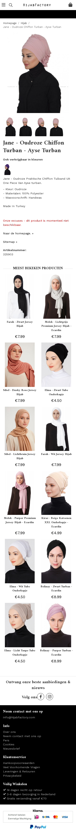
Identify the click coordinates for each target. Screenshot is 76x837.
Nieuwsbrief (11, 748)
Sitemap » (10, 241)
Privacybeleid (12, 775)
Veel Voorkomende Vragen (21, 767)
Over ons (9, 731)
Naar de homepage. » (18, 233)
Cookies (8, 744)
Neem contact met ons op (22, 736)
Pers (6, 740)
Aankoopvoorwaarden (18, 763)
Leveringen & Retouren (19, 771)
